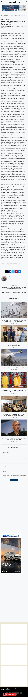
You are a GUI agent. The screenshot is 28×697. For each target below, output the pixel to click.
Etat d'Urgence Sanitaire (15, 263)
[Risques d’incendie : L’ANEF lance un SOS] (14, 357)
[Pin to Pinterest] (16, 271)
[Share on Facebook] (10, 271)
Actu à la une (5, 263)
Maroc (8, 14)
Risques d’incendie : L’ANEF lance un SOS (14, 368)
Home (2, 14)
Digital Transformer (5, 689)
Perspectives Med (10, 26)
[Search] (26, 2)
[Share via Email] (19, 271)
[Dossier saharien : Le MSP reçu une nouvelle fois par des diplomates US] (14, 333)
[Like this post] (7, 271)
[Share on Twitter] (13, 271)
